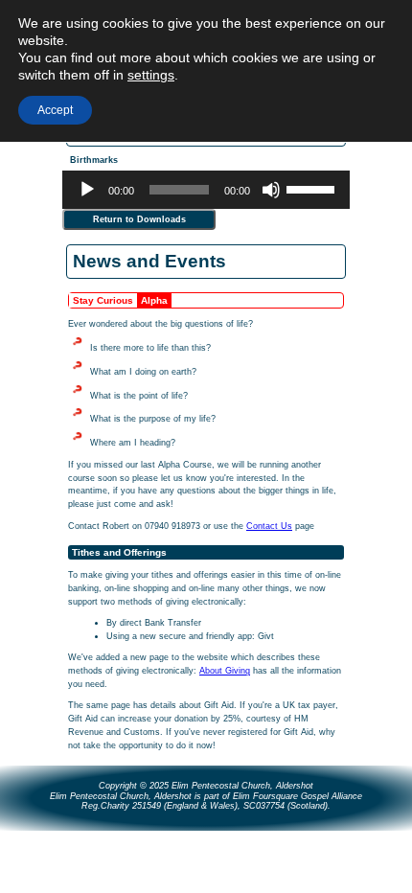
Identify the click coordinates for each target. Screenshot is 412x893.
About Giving (224, 670)
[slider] (313, 188)
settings (150, 74)
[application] (206, 190)
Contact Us (269, 526)
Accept (55, 110)
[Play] (87, 189)
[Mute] (271, 189)
